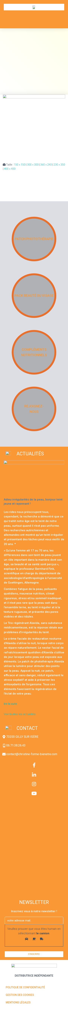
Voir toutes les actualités (20, 714)
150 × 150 (19, 164)
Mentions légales (18, 1002)
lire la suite (11, 703)
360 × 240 (46, 164)
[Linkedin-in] (34, 774)
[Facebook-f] (34, 765)
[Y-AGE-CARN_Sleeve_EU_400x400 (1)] (34, 125)
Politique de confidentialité (25, 987)
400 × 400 (9, 168)
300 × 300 (33, 164)
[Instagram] (34, 784)
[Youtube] (34, 793)
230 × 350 (59, 164)
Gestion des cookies (20, 994)
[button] (57, 17)
